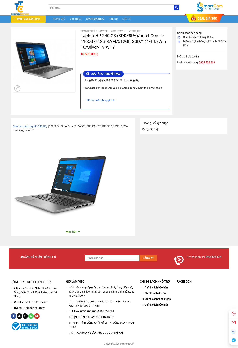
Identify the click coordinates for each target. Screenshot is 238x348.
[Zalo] (233, 331)
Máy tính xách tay (110, 31)
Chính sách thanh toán (158, 299)
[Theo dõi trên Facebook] (13, 316)
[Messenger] (233, 340)
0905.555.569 (207, 62)
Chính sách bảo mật (156, 304)
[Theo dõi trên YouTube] (37, 316)
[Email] (233, 322)
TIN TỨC (113, 19)
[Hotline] (233, 313)
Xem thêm (71, 231)
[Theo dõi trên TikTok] (19, 316)
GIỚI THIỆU (75, 19)
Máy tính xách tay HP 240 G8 (29, 126)
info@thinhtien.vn (35, 307)
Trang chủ (87, 31)
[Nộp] (176, 8)
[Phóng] (17, 88)
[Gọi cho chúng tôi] (31, 316)
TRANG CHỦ (59, 19)
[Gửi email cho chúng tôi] (25, 316)
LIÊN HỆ (126, 19)
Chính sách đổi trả (155, 293)
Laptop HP (134, 31)
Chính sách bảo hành (157, 287)
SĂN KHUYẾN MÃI (95, 19)
